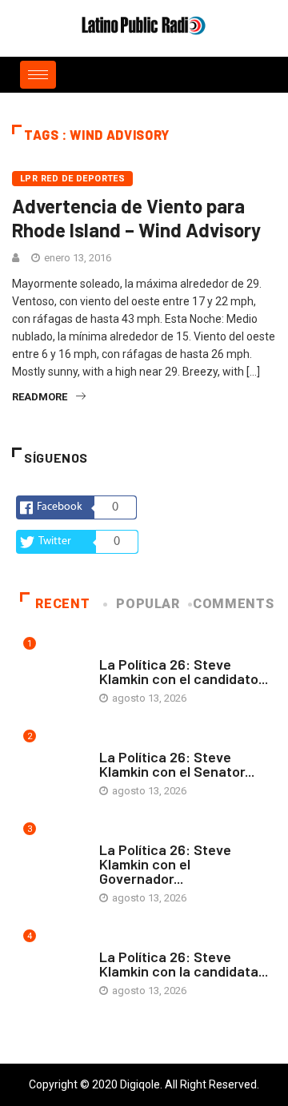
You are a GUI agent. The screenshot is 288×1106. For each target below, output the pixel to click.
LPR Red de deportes (72, 178)
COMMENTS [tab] (233, 603)
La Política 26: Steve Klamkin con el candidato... (183, 671)
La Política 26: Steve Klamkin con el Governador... (165, 864)
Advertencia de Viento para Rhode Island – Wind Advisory (136, 217)
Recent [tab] (62, 603)
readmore (39, 397)
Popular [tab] (147, 603)
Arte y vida (127, 648)
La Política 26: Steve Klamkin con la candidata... (183, 964)
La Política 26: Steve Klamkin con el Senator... (176, 764)
